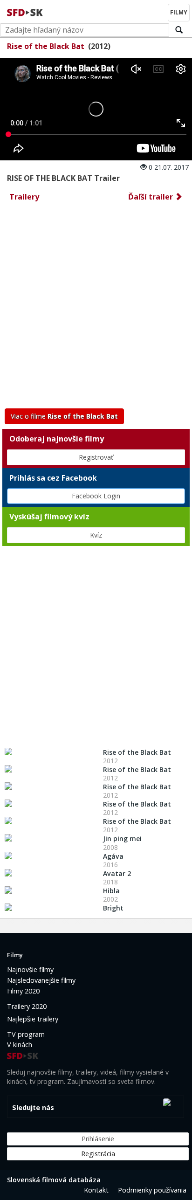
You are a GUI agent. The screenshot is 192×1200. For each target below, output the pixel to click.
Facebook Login (96, 495)
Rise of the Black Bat (45, 46)
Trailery (24, 197)
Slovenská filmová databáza (54, 1179)
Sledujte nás (33, 1107)
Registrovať (96, 457)
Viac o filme (64, 416)
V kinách (19, 1044)
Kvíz (96, 535)
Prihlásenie (98, 1138)
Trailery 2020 (27, 1006)
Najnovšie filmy (30, 969)
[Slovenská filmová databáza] (25, 11)
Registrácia (98, 1153)
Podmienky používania (152, 1190)
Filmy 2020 (23, 990)
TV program (26, 1034)
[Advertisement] (96, 308)
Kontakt (96, 1190)
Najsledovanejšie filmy (41, 980)
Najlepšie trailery (32, 1018)
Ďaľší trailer (151, 197)
